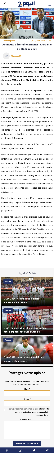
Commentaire (27, 419)
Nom (27, 388)
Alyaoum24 (16, 56)
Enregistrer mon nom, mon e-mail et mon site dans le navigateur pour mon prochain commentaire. (29, 412)
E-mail (27, 398)
